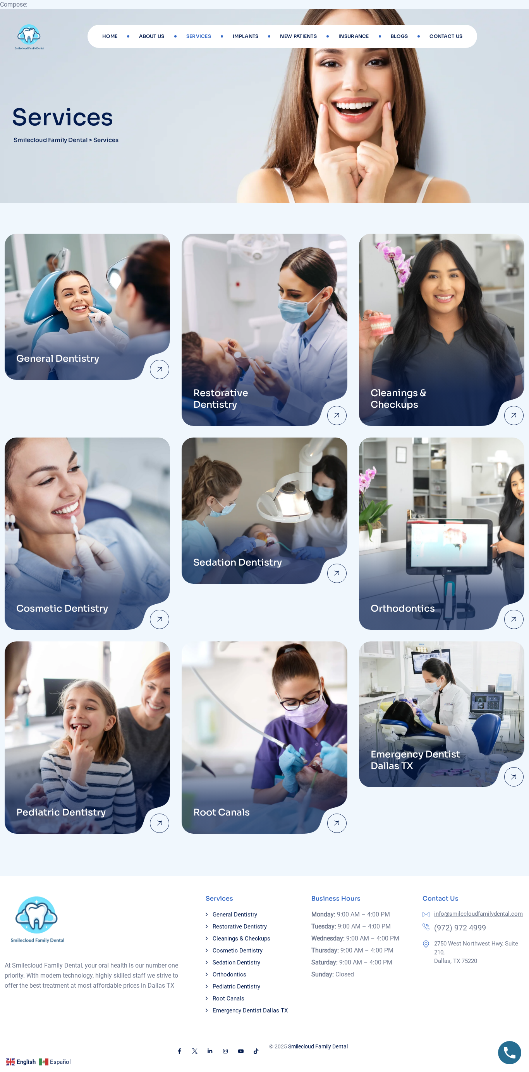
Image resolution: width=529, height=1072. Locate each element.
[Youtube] (241, 1051)
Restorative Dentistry (240, 926)
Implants (245, 36)
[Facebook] (179, 1051)
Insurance (353, 36)
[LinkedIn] (210, 1051)
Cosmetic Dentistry (238, 950)
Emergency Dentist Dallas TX (250, 1010)
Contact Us (445, 36)
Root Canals (228, 998)
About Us (151, 36)
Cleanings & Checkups (241, 938)
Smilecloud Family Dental (318, 1046)
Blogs (399, 36)
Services (198, 36)
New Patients (298, 36)
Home (109, 36)
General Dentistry (235, 914)
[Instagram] (225, 1051)
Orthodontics (229, 974)
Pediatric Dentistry (236, 986)
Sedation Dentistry (236, 962)
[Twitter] (195, 1051)
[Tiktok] (256, 1051)
